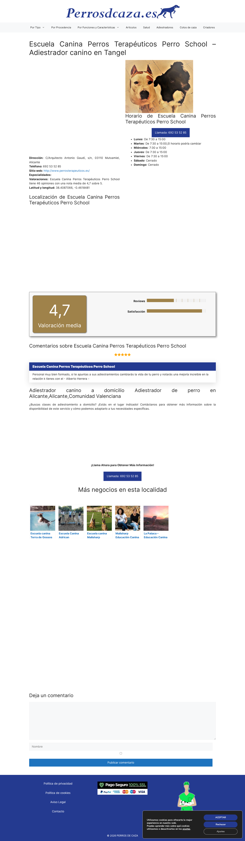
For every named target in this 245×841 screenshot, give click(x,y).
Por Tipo (35, 27)
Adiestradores (164, 27)
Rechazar (221, 824)
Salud (146, 27)
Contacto (58, 811)
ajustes (186, 829)
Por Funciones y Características (96, 27)
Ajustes (221, 831)
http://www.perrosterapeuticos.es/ (67, 170)
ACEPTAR (220, 817)
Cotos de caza (188, 27)
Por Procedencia (61, 27)
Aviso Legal (58, 802)
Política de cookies (58, 793)
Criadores (209, 27)
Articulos (131, 27)
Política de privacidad (58, 783)
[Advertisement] (122, 108)
